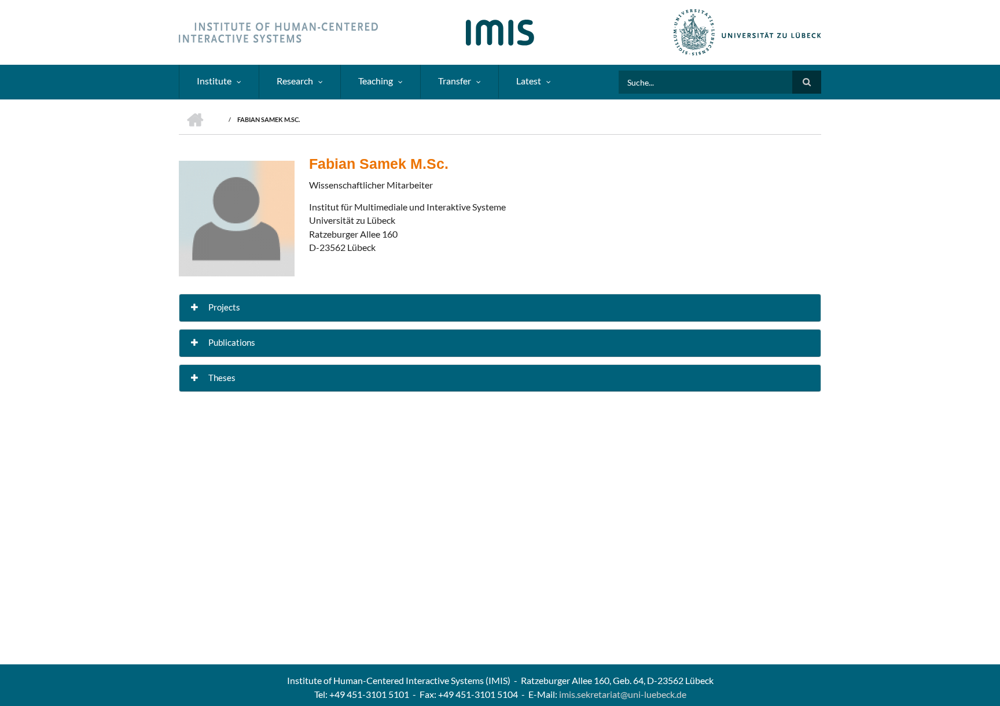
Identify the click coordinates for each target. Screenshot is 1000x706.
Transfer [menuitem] (454, 80)
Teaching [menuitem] (375, 80)
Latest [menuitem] (528, 80)
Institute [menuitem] (214, 80)
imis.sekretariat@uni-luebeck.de (622, 694)
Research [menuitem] (295, 80)
